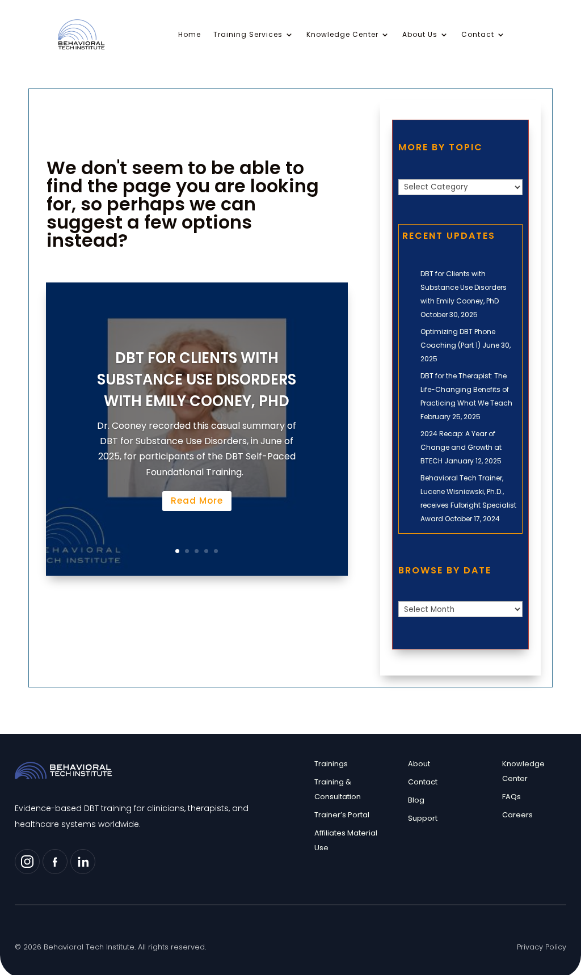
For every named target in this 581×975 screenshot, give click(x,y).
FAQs (511, 796)
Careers (517, 815)
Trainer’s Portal (341, 815)
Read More (197, 501)
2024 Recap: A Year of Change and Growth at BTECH (461, 447)
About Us (419, 35)
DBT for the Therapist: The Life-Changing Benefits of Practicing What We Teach (466, 389)
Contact (477, 35)
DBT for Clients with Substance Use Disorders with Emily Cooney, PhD (196, 380)
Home (189, 35)
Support (422, 818)
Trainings (331, 764)
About (419, 764)
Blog (416, 800)
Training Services (248, 35)
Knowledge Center (342, 35)
